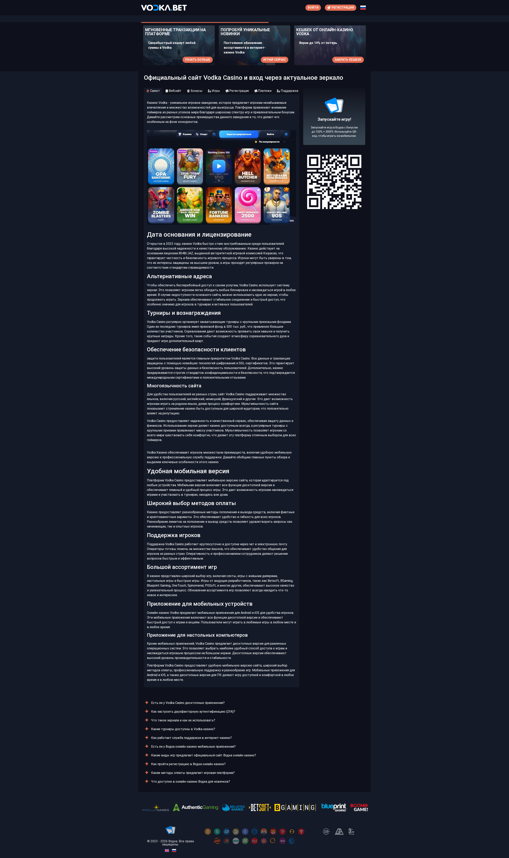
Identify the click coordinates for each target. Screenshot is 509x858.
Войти (313, 7)
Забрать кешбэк (336, 59)
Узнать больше (186, 59)
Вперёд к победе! (334, 131)
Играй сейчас (263, 59)
